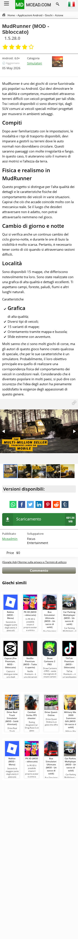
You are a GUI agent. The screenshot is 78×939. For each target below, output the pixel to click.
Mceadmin (10, 539)
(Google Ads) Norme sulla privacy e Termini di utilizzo (34, 562)
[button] (74, 402)
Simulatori (34, 63)
